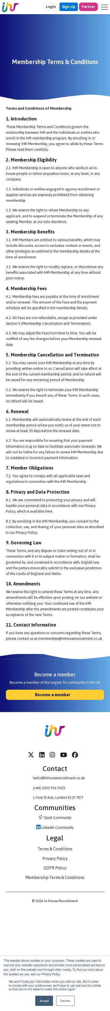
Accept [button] (44, 1001)
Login (51, 7)
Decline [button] (65, 1001)
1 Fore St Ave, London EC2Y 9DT (58, 797)
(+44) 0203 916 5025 (49, 788)
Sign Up (68, 7)
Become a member (53, 695)
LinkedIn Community (57, 827)
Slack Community (57, 817)
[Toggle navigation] (104, 7)
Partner (88, 7)
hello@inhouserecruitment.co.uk (59, 778)
